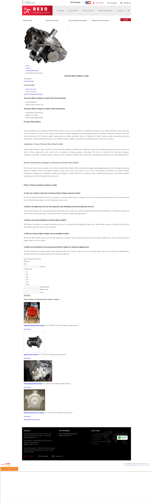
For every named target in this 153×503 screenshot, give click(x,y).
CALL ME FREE (36, 419)
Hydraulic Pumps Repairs (105, 10)
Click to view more (31, 89)
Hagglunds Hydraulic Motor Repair (34, 325)
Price (27, 102)
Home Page (60, 10)
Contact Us (120, 10)
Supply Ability (29, 112)
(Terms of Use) (147, 463)
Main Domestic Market (32, 117)
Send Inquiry (39, 94)
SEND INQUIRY (28, 419)
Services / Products (88, 10)
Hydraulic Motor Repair (31, 354)
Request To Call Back (30, 94)
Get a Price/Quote (29, 81)
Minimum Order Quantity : (71, 325)
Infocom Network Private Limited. (143, 465)
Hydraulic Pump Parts (52, 20)
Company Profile (73, 10)
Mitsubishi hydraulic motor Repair (34, 412)
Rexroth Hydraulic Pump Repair (78, 20)
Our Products (96, 439)
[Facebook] (86, 3)
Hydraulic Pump (27, 20)
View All (125, 19)
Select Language (75, 2)
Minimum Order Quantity (33, 104)
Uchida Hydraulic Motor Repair (33, 383)
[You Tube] (89, 3)
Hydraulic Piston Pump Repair (100, 20)
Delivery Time (30, 115)
